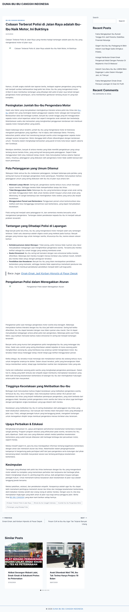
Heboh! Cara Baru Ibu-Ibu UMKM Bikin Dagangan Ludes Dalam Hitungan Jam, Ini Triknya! (111, 72)
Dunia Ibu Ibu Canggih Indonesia (45, 503)
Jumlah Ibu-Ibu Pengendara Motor (69, 503)
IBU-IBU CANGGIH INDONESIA (15, 20)
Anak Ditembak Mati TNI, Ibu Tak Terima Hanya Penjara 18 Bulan (64, 575)
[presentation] (24, 555)
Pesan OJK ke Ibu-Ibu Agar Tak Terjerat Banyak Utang (67, 521)
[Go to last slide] (8, 565)
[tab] (40, 590)
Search (95, 17)
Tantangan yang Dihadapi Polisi (17, 507)
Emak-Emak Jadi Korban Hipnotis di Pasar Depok (49, 273)
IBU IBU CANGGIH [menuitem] (17, 497)
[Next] (81, 565)
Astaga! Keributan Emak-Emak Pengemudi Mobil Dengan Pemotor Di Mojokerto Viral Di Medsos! (110, 60)
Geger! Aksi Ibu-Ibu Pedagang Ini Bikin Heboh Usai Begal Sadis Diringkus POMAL (111, 49)
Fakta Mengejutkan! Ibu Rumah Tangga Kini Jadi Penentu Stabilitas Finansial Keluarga (109, 37)
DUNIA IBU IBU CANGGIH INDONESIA (68, 609)
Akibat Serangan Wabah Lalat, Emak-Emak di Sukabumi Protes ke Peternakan (23, 575)
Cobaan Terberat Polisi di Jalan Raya (19, 503)
